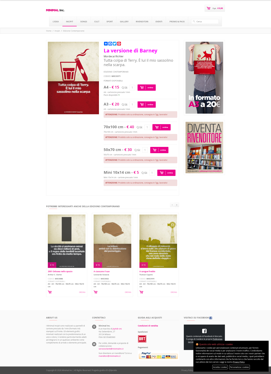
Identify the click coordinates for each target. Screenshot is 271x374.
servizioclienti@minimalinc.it (111, 348)
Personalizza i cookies (239, 367)
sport (109, 21)
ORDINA (82, 292)
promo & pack (177, 21)
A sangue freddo (147, 271)
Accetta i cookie (220, 367)
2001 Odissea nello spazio (60, 271)
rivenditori (142, 21)
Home (48, 31)
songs (83, 21)
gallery (124, 21)
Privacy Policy (187, 370)
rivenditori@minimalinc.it (109, 356)
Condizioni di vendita (148, 325)
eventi (159, 21)
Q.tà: (125, 87)
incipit (69, 21)
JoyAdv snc (117, 328)
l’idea (56, 21)
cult (96, 21)
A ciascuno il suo (102, 271)
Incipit (57, 31)
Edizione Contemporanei (73, 31)
